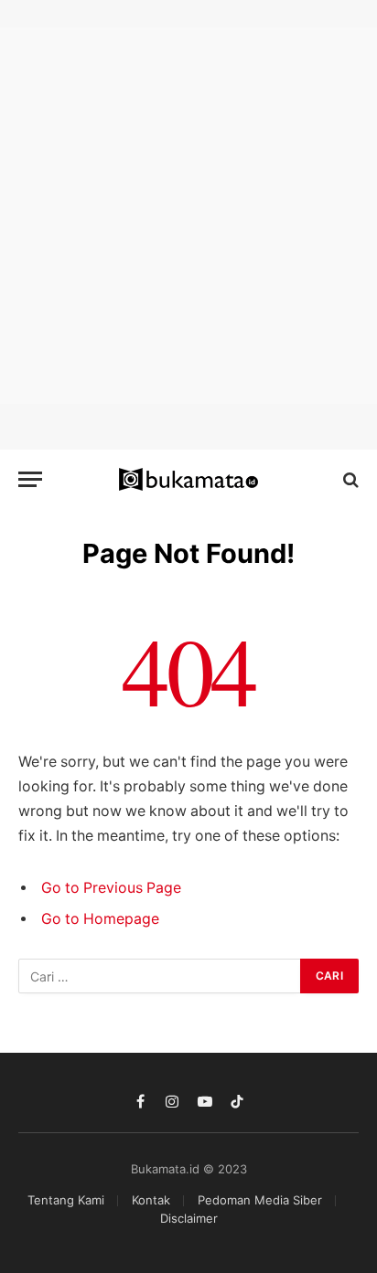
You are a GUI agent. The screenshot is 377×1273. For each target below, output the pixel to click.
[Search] (349, 479)
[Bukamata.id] (189, 480)
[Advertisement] (188, 215)
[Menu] (30, 479)
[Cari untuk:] (160, 976)
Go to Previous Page (111, 887)
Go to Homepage (100, 919)
